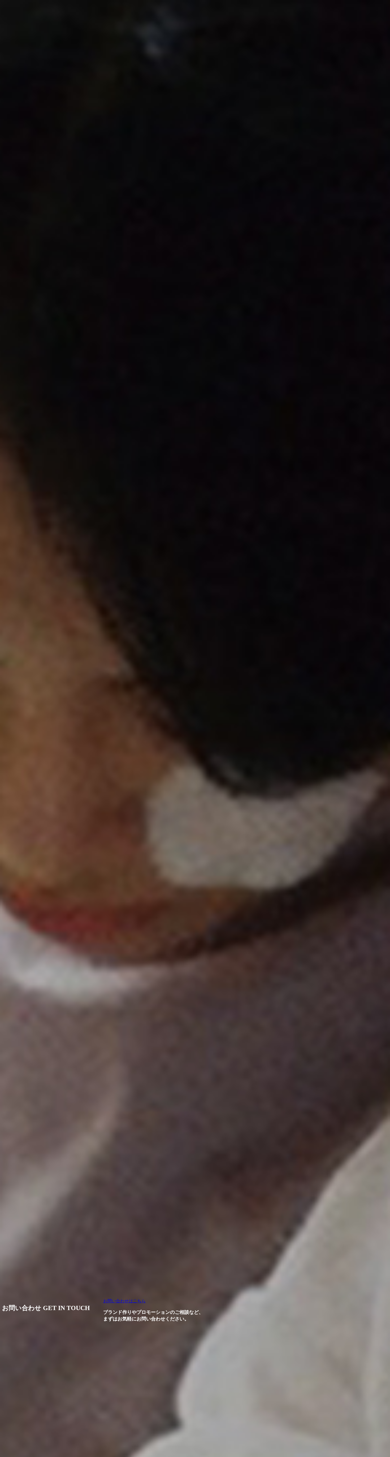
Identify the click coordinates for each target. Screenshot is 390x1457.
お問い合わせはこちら (124, 1301)
